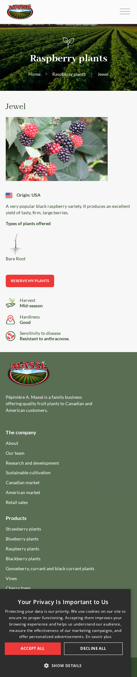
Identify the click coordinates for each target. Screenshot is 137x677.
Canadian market (23, 482)
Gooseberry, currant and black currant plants (50, 568)
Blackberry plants (23, 558)
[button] (65, 666)
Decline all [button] (93, 648)
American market (23, 492)
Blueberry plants (22, 538)
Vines (11, 578)
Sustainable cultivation (28, 472)
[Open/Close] (125, 12)
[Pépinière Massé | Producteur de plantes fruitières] (20, 12)
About (12, 443)
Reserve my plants (30, 280)
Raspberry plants (69, 74)
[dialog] (65, 633)
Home (34, 74)
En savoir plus (99, 636)
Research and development (32, 463)
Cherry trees (18, 588)
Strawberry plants (23, 528)
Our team (15, 453)
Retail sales (17, 502)
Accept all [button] (33, 648)
